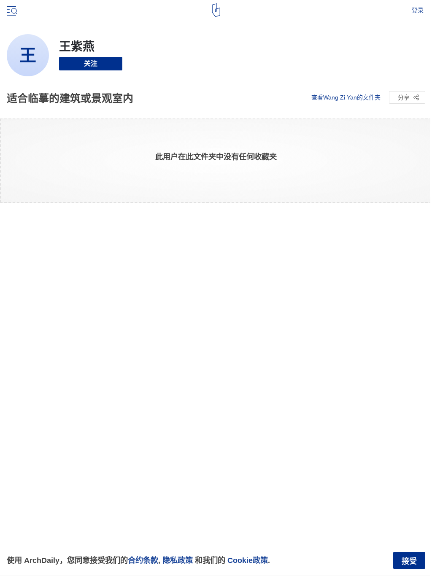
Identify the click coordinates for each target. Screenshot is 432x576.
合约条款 (143, 560)
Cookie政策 (247, 560)
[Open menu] (11, 10)
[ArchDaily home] (216, 10)
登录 (418, 10)
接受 (409, 561)
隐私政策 (177, 560)
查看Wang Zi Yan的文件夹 (346, 97)
